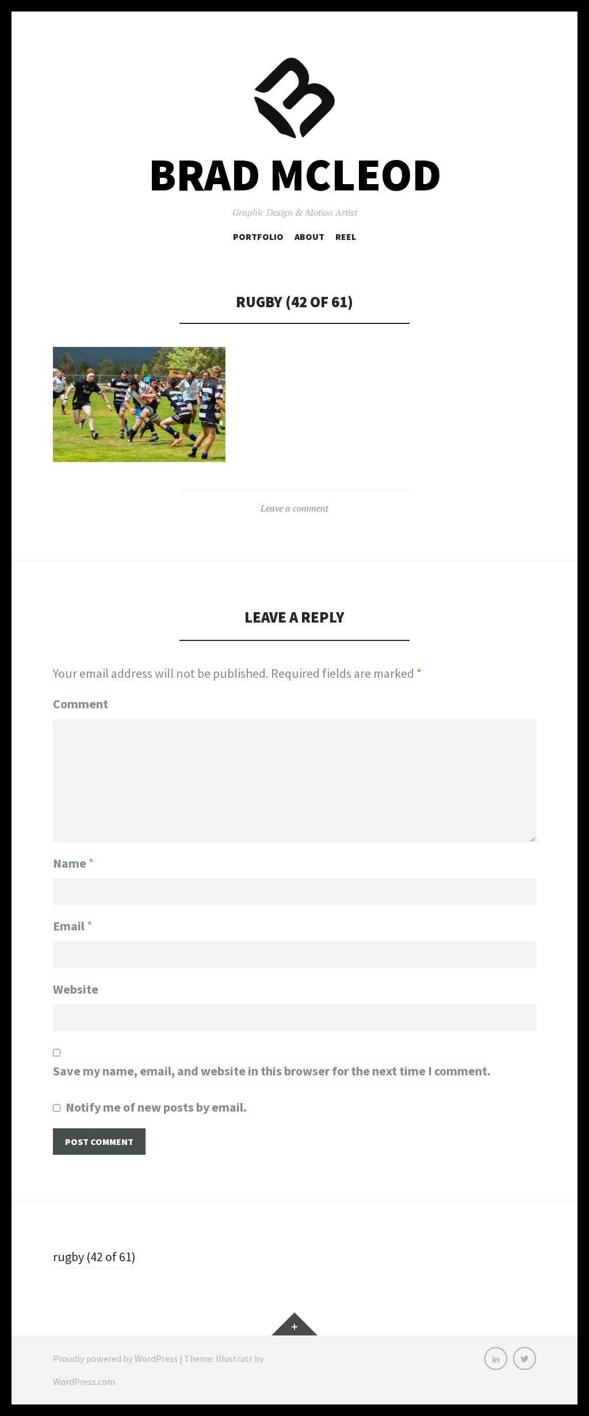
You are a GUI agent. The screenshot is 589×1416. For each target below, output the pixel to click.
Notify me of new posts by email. (156, 1107)
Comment (80, 704)
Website (75, 989)
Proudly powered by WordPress (115, 1358)
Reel (345, 236)
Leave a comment (294, 508)
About (309, 236)
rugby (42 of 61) (94, 1257)
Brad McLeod (294, 175)
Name (73, 863)
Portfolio (258, 236)
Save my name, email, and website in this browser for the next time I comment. (272, 1071)
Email (72, 926)
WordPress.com (84, 1381)
